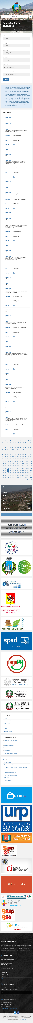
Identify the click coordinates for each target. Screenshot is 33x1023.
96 (30, 456)
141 (23, 466)
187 (18, 475)
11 (28, 440)
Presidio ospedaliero (9, 745)
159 (8, 470)
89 (13, 456)
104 (20, 459)
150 (15, 468)
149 (13, 468)
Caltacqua (6, 777)
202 (26, 477)
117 (23, 461)
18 (15, 442)
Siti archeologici (8, 731)
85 (2, 456)
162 (15, 470)
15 (8, 442)
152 (20, 468)
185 (13, 475)
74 (5, 454)
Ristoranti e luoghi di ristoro (10, 740)
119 (28, 461)
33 (23, 445)
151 (18, 468)
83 (28, 454)
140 (20, 466)
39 (8, 447)
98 (5, 459)
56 (20, 449)
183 (8, 475)
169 (3, 473)
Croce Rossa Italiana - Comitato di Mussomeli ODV (15, 767)
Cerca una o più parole (8, 72)
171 (8, 473)
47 (28, 447)
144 (31, 466)
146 (5, 468)
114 (15, 461)
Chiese (5, 728)
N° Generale (6, 36)
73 (2, 454)
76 (10, 454)
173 (13, 473)
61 (2, 452)
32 (20, 445)
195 (8, 477)
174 (15, 473)
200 (20, 477)
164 (20, 470)
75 (8, 454)
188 (20, 475)
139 (18, 466)
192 (31, 475)
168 (31, 470)
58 (25, 449)
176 (20, 473)
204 (31, 477)
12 (30, 440)
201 (23, 477)
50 (5, 449)
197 (13, 477)
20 (20, 442)
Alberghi (6, 743)
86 (5, 456)
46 (25, 447)
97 (2, 459)
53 (13, 449)
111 (8, 461)
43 (18, 447)
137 (13, 466)
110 (5, 461)
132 (31, 463)
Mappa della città (8, 721)
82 (25, 454)
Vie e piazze (7, 723)
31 (18, 445)
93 (23, 456)
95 (28, 456)
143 (28, 466)
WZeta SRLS (23, 1019)
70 (25, 452)
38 (5, 447)
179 (28, 473)
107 (28, 459)
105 (23, 459)
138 (15, 466)
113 (13, 461)
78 (15, 454)
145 (3, 468)
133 (3, 466)
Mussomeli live (7, 762)
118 (26, 461)
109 (3, 461)
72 (30, 452)
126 (15, 463)
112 (10, 461)
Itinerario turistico (8, 726)
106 (26, 459)
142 (26, 466)
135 (8, 466)
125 (13, 463)
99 (8, 459)
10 (25, 440)
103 (18, 459)
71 (28, 452)
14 (5, 442)
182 (5, 475)
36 (30, 445)
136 (10, 466)
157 (3, 470)
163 (18, 470)
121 (3, 463)
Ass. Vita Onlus (7, 780)
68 (20, 452)
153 (23, 468)
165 (23, 470)
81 (23, 454)
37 (2, 447)
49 (2, 449)
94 (25, 456)
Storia (5, 718)
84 (30, 454)
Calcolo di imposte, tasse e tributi (12, 770)
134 (5, 466)
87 (8, 456)
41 (13, 447)
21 (23, 442)
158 (5, 470)
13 (2, 442)
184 (10, 475)
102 (15, 459)
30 (15, 445)
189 (23, 475)
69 (23, 452)
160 (10, 470)
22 (25, 442)
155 (28, 468)
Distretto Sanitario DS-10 (10, 783)
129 (23, 463)
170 (5, 473)
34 (25, 445)
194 (5, 477)
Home (4, 29)
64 (10, 452)
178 (26, 473)
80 (20, 454)
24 (30, 442)
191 (28, 475)
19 (18, 442)
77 (13, 454)
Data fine (5, 57)
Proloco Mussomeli (8, 765)
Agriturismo (7, 750)
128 (20, 463)
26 (5, 445)
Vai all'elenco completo (7, 979)
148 (10, 468)
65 (13, 452)
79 (18, 454)
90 (15, 456)
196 (10, 477)
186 (15, 475)
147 (8, 468)
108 (31, 459)
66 (15, 452)
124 (10, 463)
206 (31, 480)
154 (26, 468)
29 (13, 445)
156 (31, 468)
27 (8, 445)
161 (13, 470)
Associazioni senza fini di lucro (11, 753)
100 (10, 459)
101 (13, 459)
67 (18, 452)
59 (28, 449)
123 (8, 463)
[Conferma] (30, 993)
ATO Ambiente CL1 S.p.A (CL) (10, 775)
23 (28, 442)
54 (15, 449)
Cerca (6, 79)
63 (8, 452)
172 (10, 473)
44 (20, 447)
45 (23, 447)
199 (18, 477)
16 (10, 442)
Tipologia (5, 64)
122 (5, 463)
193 (3, 477)
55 (18, 449)
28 (10, 445)
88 (10, 456)
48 (30, 447)
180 (31, 473)
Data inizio (5, 50)
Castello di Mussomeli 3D (10, 772)
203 (28, 477)
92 (20, 456)
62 (5, 452)
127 (18, 463)
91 (18, 456)
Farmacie (6, 748)
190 (26, 475)
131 (28, 463)
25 (2, 445)
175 (18, 473)
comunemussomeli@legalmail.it (10, 1008)
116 (20, 461)
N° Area (5, 43)
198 (15, 477)
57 (23, 449)
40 (10, 447)
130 (26, 463)
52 (10, 449)
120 (31, 461)
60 (30, 449)
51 (8, 449)
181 (3, 475)
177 (23, 473)
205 (28, 480)
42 (15, 447)
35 (28, 445)
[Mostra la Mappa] (30, 16)
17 (13, 442)
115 (18, 461)
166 (26, 470)
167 (28, 470)
